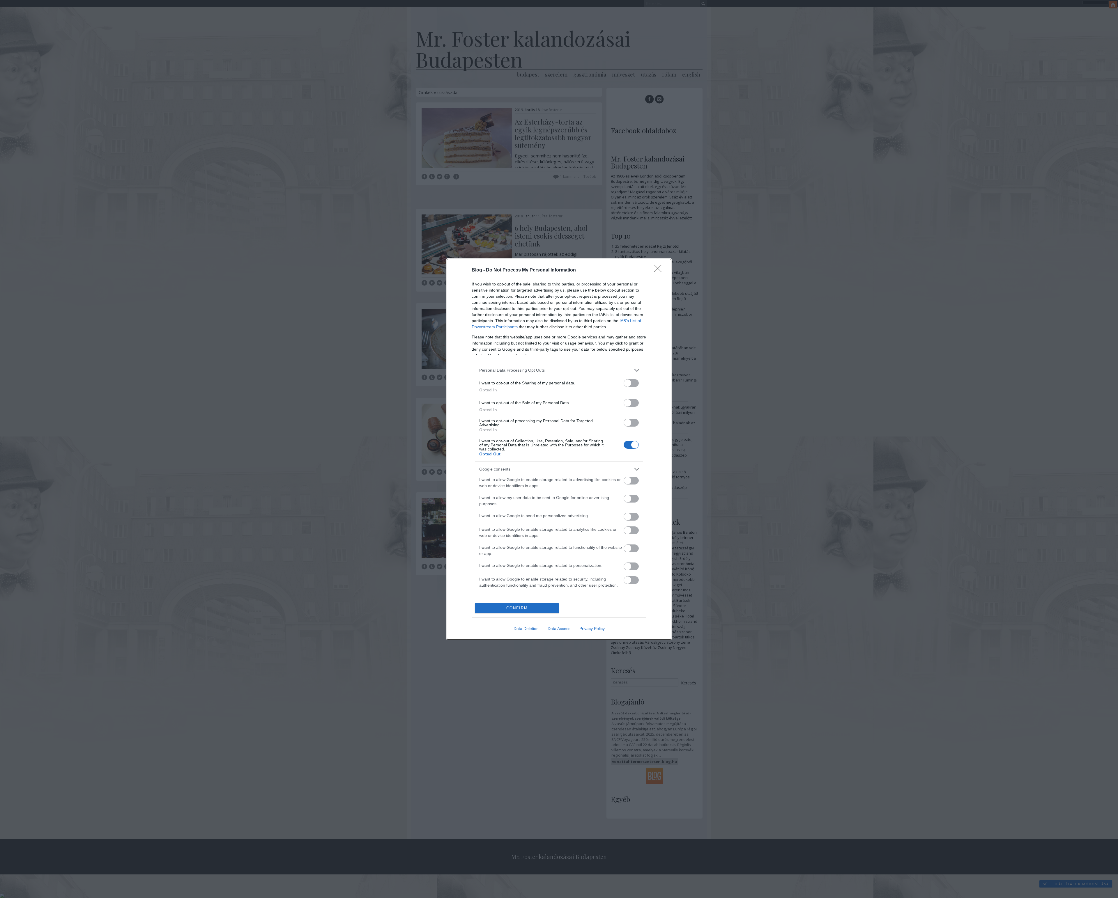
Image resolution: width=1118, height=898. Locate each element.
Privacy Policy (592, 628)
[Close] (659, 270)
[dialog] (559, 449)
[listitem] (559, 370)
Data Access (559, 628)
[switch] (631, 383)
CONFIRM (517, 608)
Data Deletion (526, 628)
